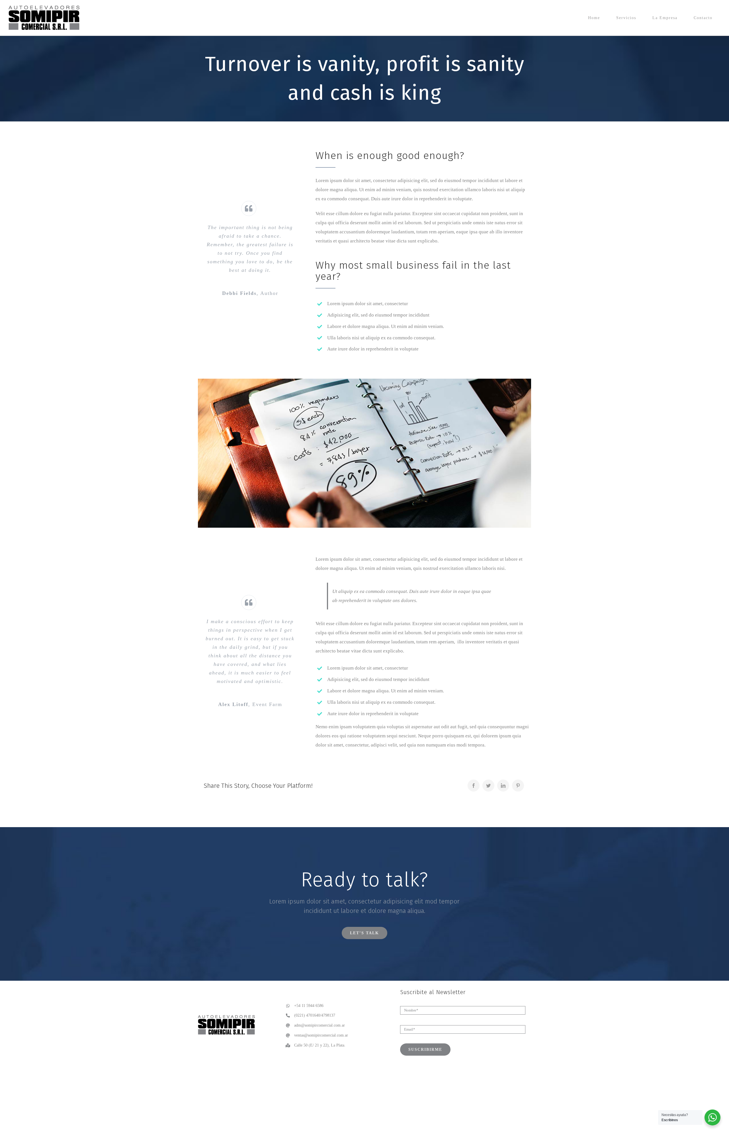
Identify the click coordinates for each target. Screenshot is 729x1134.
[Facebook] (473, 785)
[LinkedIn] (503, 785)
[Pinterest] (518, 785)
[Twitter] (488, 785)
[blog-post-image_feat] (364, 381)
